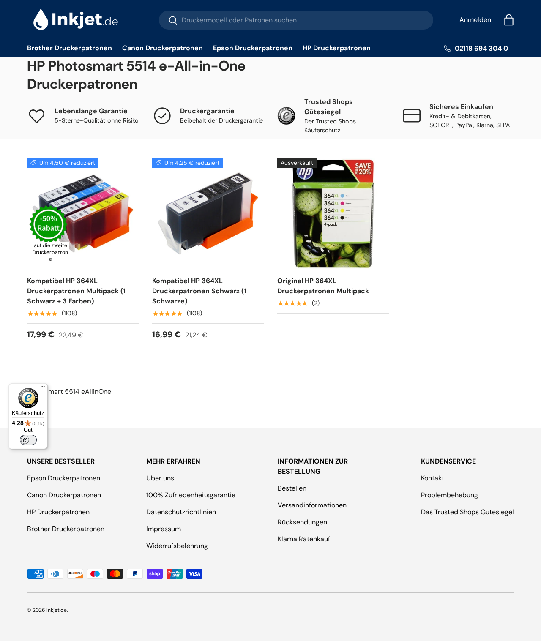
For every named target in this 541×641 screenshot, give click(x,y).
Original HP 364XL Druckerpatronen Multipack (323, 285)
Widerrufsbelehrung (177, 545)
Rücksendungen (302, 522)
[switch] (28, 440)
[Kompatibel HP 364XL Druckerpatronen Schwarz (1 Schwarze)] (208, 213)
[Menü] (43, 388)
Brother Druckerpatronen (69, 48)
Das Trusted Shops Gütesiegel (467, 511)
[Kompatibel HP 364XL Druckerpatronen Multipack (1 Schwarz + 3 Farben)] (83, 213)
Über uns (160, 478)
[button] (509, 20)
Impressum (163, 528)
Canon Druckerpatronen (162, 48)
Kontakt (432, 478)
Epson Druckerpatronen (252, 48)
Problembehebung (449, 495)
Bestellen (292, 488)
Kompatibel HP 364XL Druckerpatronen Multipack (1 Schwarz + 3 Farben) (76, 290)
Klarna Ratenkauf (304, 539)
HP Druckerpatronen (337, 48)
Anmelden (475, 19)
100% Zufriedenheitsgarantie (190, 495)
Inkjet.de (56, 610)
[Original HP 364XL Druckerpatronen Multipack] (333, 213)
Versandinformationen (312, 505)
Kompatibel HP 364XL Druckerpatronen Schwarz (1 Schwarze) (199, 290)
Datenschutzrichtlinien (181, 511)
